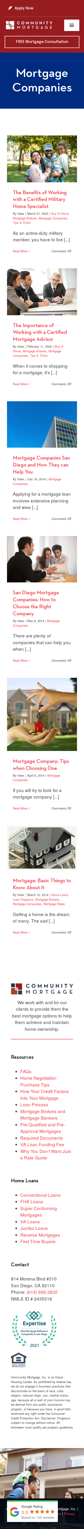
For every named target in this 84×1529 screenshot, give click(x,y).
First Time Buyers (38, 1241)
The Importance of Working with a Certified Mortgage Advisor (40, 332)
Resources (22, 1057)
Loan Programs (23, 899)
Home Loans (59, 894)
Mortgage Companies (53, 218)
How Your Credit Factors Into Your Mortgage (44, 1094)
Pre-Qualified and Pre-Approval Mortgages (42, 1127)
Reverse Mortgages (40, 1235)
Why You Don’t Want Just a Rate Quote (45, 1154)
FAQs (26, 1071)
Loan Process (34, 1104)
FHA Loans (31, 1201)
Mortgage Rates (54, 904)
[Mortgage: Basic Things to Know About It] (42, 848)
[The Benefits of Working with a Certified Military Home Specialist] (42, 158)
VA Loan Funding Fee (42, 1144)
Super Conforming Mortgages (38, 1211)
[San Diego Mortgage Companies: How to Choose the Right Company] (42, 559)
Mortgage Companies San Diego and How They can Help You (41, 465)
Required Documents (41, 1138)
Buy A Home (60, 213)
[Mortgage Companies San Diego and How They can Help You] (42, 424)
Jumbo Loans (34, 1228)
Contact (20, 1264)
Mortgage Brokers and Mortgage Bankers (42, 1114)
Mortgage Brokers (25, 218)
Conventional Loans (40, 1195)
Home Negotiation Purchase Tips (38, 1081)
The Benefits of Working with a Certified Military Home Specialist (40, 199)
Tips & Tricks (22, 222)
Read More (20, 251)
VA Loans (30, 1221)
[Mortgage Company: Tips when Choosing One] (42, 714)
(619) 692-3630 (42, 1292)
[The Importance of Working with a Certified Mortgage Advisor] (42, 291)
